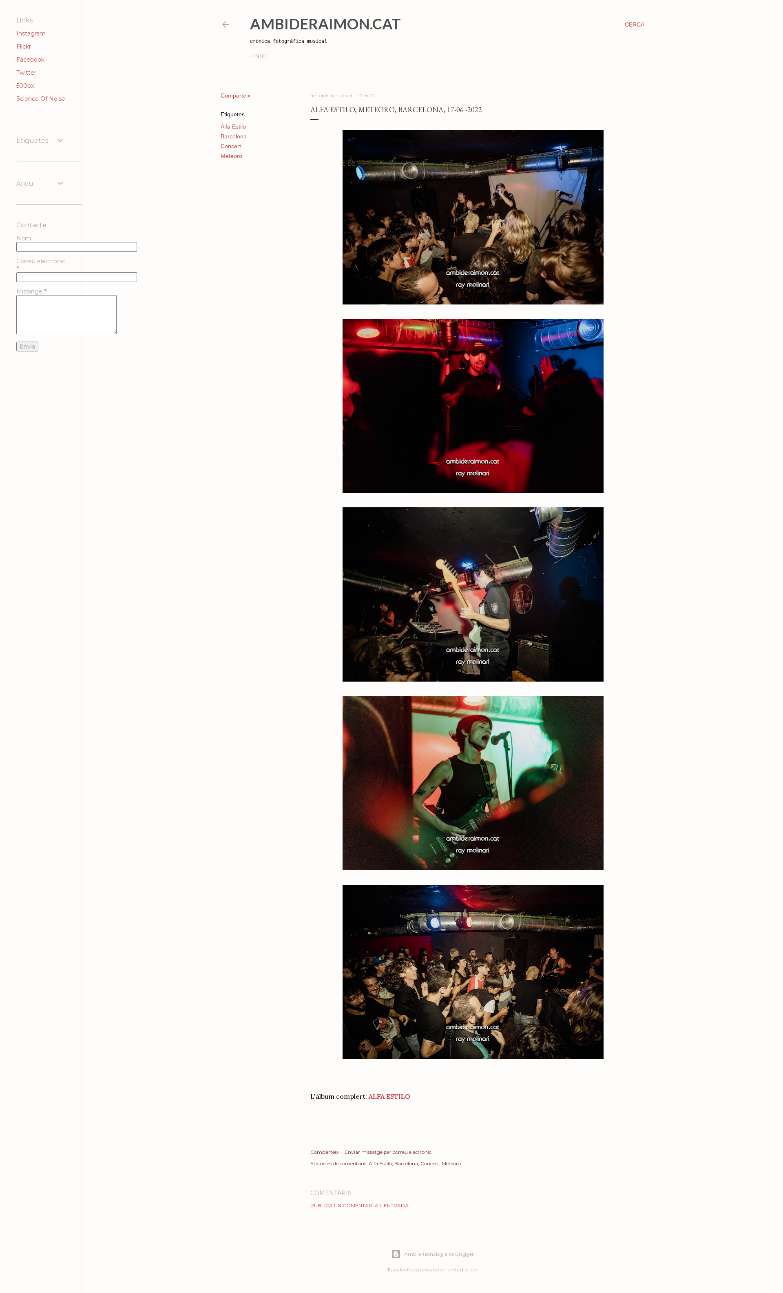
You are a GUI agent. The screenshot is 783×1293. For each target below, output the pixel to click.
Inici (260, 56)
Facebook (30, 59)
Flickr (23, 46)
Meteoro (231, 156)
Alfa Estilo (233, 126)
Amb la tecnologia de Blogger (439, 1254)
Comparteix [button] (235, 95)
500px (25, 85)
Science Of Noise (40, 98)
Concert (231, 146)
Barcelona (234, 136)
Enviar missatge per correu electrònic (388, 1152)
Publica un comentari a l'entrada (359, 1205)
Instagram (31, 33)
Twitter (26, 72)
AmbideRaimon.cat (325, 24)
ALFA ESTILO (389, 1096)
